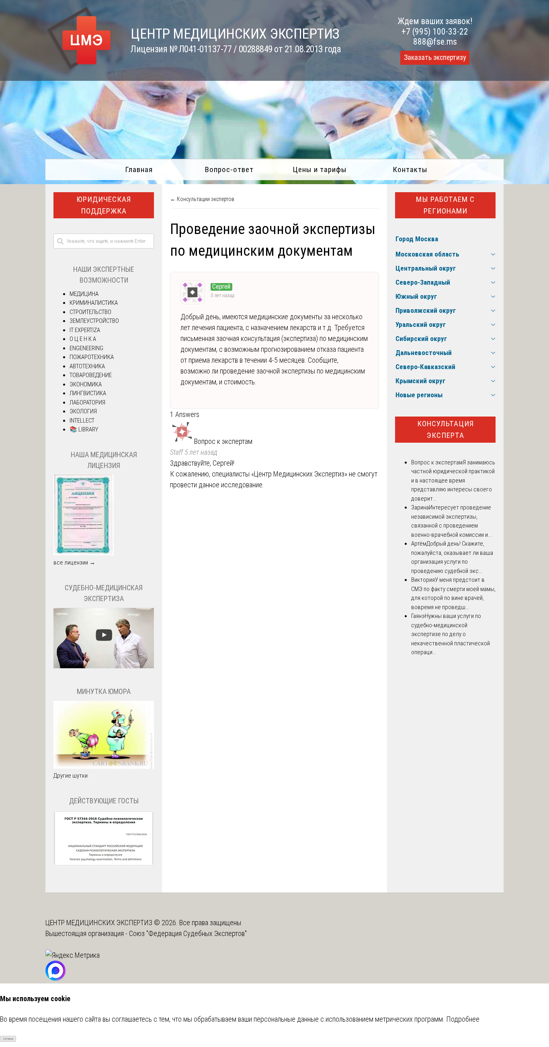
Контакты (410, 169)
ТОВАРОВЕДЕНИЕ (91, 375)
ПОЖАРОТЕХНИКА (92, 357)
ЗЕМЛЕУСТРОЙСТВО (94, 320)
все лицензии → (74, 562)
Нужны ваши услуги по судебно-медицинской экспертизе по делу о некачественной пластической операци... (450, 634)
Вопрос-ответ (229, 169)
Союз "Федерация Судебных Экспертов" (188, 933)
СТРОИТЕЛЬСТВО (90, 312)
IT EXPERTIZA (85, 330)
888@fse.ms (435, 42)
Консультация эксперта (445, 429)
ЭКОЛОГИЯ (83, 411)
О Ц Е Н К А (83, 339)
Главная (139, 169)
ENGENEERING (86, 348)
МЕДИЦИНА (84, 294)
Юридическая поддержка (103, 205)
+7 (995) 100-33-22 (435, 32)
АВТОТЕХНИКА (87, 366)
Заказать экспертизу (435, 57)
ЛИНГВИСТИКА (88, 393)
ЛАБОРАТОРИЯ (87, 402)
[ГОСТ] (103, 864)
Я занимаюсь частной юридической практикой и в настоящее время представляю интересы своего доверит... (453, 480)
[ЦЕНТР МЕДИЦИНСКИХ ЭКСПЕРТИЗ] (79, 69)
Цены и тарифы (320, 169)
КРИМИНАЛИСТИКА (94, 302)
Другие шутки (70, 775)
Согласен (8, 1039)
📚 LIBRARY (84, 429)
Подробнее (462, 1019)
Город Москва (416, 239)
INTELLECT (82, 420)
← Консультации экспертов (202, 199)
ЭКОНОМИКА (86, 384)
